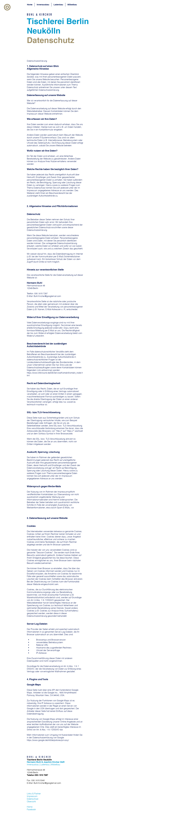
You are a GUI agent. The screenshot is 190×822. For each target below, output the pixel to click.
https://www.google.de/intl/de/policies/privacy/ (48, 740)
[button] (7, 7)
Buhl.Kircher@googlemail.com (47, 296)
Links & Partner (34, 793)
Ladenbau (44, 764)
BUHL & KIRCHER (39, 14)
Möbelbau (55, 764)
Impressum (32, 796)
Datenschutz (32, 799)
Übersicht (31, 801)
